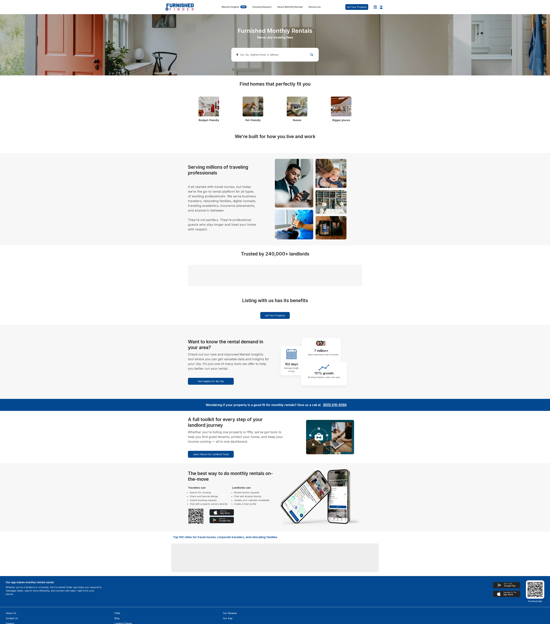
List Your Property (275, 452)
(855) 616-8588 (335, 542)
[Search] (312, 55)
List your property (357, 7)
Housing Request (262, 6)
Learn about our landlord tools (211, 591)
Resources (315, 6)
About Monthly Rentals (290, 6)
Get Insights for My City (211, 518)
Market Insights (233, 6)
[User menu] (378, 7)
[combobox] (275, 54)
